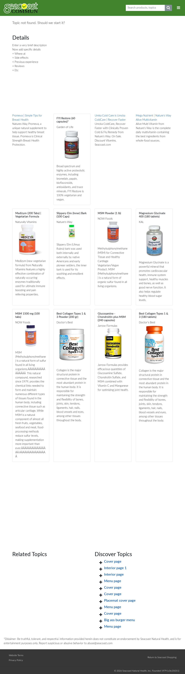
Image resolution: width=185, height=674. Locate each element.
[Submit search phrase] (168, 8)
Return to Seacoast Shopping (162, 657)
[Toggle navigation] (178, 8)
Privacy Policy (16, 660)
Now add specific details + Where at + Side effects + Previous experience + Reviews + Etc (26, 60)
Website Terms (16, 655)
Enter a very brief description (29, 45)
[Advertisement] (92, 502)
